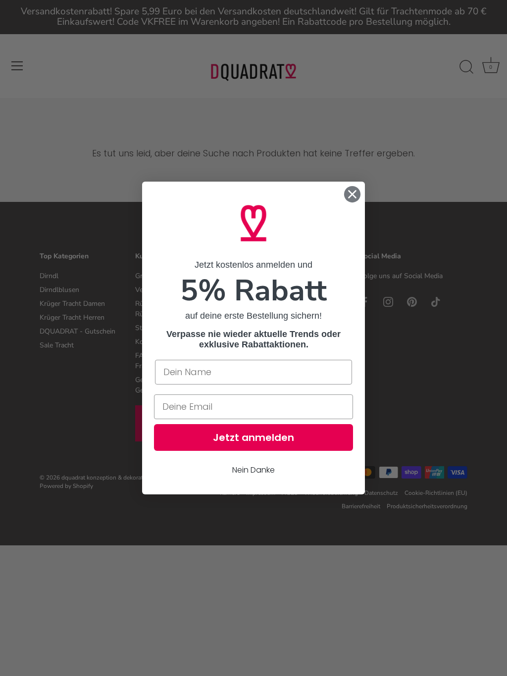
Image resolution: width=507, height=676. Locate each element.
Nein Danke (253, 470)
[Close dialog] (352, 194)
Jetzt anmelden (253, 437)
